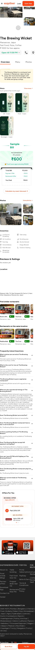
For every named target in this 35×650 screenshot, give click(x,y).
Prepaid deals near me (14, 583)
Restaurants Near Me (14, 590)
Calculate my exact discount (15, 191)
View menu (27, 88)
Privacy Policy (22, 590)
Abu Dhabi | (20, 626)
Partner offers (3, 582)
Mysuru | (31, 621)
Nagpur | (31, 623)
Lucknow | (26, 614)
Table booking (13, 571)
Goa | (21, 611)
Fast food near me (14, 577)
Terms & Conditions (23, 584)
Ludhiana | (23, 621)
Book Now (8, 646)
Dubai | (16, 611)
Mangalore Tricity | (24, 628)
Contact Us (4, 593)
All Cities (3, 631)
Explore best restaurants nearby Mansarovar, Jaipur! (16, 635)
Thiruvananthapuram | (18, 623)
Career (3, 597)
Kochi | (3, 616)
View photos (27, 200)
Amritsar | (24, 618)
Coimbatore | (11, 616)
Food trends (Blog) (2, 575)
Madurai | (11, 626)
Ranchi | (21, 616)
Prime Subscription (24, 571)
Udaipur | (4, 626)
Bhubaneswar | (6, 621)
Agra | (9, 614)
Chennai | (31, 609)
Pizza (12, 45)
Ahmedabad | (29, 611)
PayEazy (22, 576)
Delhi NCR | (5, 609)
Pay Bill (26, 646)
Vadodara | (4, 623)
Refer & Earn (24, 579)
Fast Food (4, 45)
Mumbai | (13, 609)
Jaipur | (3, 614)
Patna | (17, 618)
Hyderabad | (17, 614)
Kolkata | (9, 611)
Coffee (18, 45)
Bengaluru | (22, 609)
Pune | (2, 611)
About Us (4, 570)
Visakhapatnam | (7, 618)
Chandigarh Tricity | (8, 628)
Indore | (16, 621)
